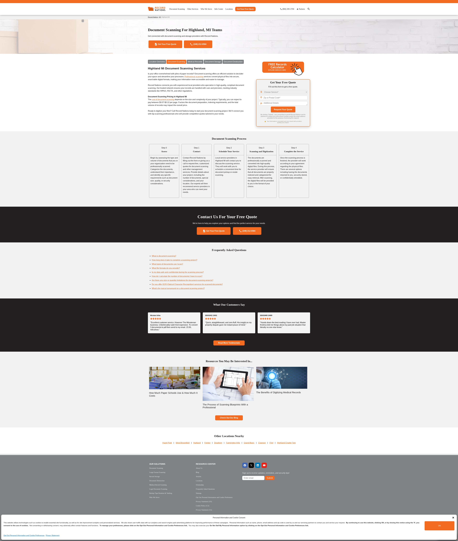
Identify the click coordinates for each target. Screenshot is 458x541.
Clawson (262, 443)
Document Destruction (233, 62)
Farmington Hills (233, 443)
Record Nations (153, 17)
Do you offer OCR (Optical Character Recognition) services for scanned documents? (187, 284)
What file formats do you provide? (166, 268)
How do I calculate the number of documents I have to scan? (177, 276)
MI (160, 17)
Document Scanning (176, 62)
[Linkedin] (257, 465)
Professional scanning (194, 77)
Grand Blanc (249, 443)
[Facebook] (244, 465)
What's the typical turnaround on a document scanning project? (178, 288)
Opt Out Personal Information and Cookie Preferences (24, 535)
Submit (270, 478)
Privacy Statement (52, 535)
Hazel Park (167, 443)
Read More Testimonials (229, 343)
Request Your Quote (283, 110)
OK (439, 526)
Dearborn (218, 443)
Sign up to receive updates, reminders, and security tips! (265, 473)
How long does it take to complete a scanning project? (174, 260)
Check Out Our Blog (229, 418)
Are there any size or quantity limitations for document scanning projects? (182, 280)
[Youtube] (264, 465)
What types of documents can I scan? (167, 264)
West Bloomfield (183, 443)
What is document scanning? (164, 256)
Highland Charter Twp (286, 443)
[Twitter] (251, 465)
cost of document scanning (163, 99)
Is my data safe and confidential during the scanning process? (178, 272)
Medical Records (195, 62)
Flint (271, 443)
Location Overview (157, 62)
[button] (453, 517)
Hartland (197, 443)
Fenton (207, 443)
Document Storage (213, 62)
